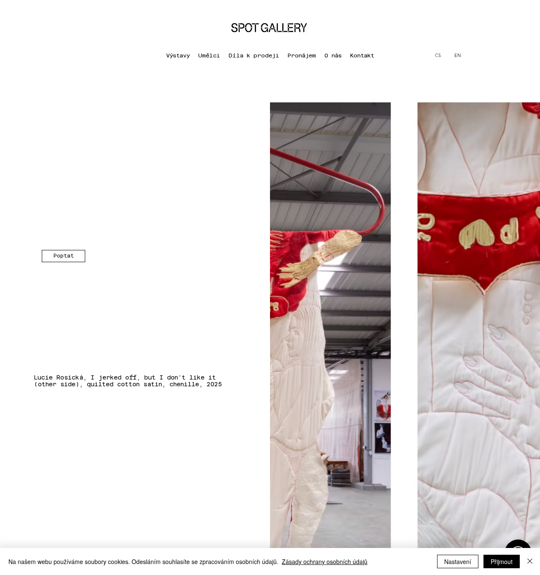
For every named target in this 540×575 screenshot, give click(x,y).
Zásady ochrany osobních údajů (324, 561)
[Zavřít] (530, 561)
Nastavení (457, 561)
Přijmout (502, 561)
